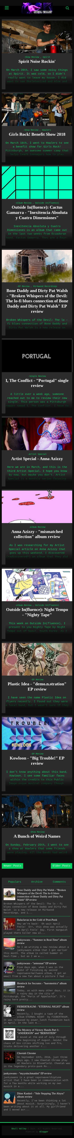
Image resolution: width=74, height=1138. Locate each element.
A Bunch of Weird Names (37, 836)
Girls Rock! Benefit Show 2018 (37, 134)
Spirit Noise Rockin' (37, 61)
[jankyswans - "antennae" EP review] (9, 967)
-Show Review (31, 57)
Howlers (46, 130)
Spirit (46, 57)
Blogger (44, 1132)
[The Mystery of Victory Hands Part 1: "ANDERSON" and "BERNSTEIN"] (9, 1034)
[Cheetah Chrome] (9, 1057)
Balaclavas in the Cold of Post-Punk (37, 919)
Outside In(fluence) (47, 203)
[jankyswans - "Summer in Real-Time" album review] (9, 944)
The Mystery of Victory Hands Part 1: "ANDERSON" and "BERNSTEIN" (38, 1031)
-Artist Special (37, 454)
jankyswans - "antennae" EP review (37, 963)
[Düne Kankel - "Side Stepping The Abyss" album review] (9, 1098)
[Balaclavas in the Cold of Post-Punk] (9, 924)
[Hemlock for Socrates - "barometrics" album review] (9, 987)
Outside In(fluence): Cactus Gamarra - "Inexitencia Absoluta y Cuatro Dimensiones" (37, 212)
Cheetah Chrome (26, 1053)
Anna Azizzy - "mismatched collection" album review (37, 534)
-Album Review (23, 203)
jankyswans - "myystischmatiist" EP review (28, 1073)
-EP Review (23, 286)
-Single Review (37, 376)
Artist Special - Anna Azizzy (37, 458)
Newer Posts (12, 865)
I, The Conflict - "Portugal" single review (37, 383)
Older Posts (61, 865)
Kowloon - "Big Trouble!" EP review (37, 761)
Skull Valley (18, 1129)
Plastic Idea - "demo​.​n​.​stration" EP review (37, 686)
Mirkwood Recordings (45, 286)
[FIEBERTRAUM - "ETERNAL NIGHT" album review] (9, 1011)
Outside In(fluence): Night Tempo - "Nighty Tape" (37, 612)
